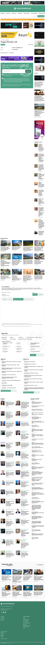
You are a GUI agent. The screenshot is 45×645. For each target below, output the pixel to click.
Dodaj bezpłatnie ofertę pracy (28, 392)
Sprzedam (7, 40)
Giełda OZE (20, 13)
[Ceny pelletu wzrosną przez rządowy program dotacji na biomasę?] (36, 194)
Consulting (20, 337)
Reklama (2, 636)
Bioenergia (25, 624)
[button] (35, 16)
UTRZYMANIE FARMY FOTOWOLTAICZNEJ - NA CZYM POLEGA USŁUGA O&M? (14, 19)
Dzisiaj (18, 299)
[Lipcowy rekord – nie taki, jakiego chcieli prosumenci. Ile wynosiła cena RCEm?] (6, 272)
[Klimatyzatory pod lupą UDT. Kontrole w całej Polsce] (36, 234)
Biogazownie (4, 337)
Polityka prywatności (4, 631)
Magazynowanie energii (27, 625)
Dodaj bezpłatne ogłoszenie (5, 390)
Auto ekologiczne (26, 621)
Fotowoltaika (4, 339)
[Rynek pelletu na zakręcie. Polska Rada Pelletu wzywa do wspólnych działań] (36, 168)
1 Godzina (40, 294)
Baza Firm (8, 13)
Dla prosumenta (26, 13)
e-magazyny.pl (10, 565)
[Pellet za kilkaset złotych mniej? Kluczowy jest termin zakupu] (36, 185)
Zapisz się (28, 71)
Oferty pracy (14, 13)
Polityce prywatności (17, 85)
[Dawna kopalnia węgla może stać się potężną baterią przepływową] (36, 177)
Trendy (24, 618)
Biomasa (11, 337)
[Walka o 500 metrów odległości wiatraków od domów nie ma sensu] (36, 202)
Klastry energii (13, 339)
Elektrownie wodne (30, 337)
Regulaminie (10, 85)
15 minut (35, 294)
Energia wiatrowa (38, 337)
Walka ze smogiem (26, 626)
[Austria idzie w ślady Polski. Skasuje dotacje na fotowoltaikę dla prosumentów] (6, 243)
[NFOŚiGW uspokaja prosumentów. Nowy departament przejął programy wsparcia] (39, 272)
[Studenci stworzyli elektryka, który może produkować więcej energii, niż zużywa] (36, 148)
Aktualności (2, 616)
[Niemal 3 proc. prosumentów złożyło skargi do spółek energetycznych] (39, 256)
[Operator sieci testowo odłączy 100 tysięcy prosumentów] (17, 243)
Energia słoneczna (26, 619)
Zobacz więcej (13, 390)
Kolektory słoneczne (22, 339)
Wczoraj (7, 299)
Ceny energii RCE (34, 13)
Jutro (28, 299)
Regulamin (2, 635)
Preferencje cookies (4, 638)
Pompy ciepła (29, 339)
